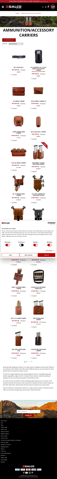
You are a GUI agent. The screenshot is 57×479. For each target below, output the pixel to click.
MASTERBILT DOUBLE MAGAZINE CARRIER (38, 163)
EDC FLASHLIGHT (19, 67)
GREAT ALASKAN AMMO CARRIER (19, 288)
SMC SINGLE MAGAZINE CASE (18, 350)
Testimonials (4, 459)
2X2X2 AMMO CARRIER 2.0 (38, 101)
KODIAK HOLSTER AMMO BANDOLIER (38, 288)
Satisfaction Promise (6, 444)
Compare (14, 74)
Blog (2, 425)
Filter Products (9, 40)
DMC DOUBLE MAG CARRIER (38, 319)
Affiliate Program (5, 433)
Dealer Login (4, 457)
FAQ (2, 423)
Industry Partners (5, 431)
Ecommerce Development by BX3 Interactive (28, 477)
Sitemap (3, 462)
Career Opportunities (6, 453)
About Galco (4, 420)
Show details (49, 250)
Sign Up (28, 415)
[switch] (21, 245)
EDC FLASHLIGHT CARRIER (38, 132)
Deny (10, 255)
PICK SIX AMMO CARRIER (19, 163)
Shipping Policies (5, 446)
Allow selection (29, 255)
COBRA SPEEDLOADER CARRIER (18, 132)
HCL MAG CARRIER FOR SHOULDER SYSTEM (38, 194)
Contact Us (3, 451)
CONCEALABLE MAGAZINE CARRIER (38, 350)
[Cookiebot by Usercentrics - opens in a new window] (48, 223)
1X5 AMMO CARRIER (18, 101)
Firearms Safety (4, 442)
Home (17, 13)
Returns (2, 449)
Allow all (46, 255)
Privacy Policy (4, 436)
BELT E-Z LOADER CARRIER (18, 318)
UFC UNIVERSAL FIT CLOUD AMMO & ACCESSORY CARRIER (38, 69)
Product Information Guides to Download (11, 440)
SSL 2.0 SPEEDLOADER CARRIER (18, 194)
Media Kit (3, 455)
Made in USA (4, 429)
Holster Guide (4, 427)
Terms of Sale (4, 438)
